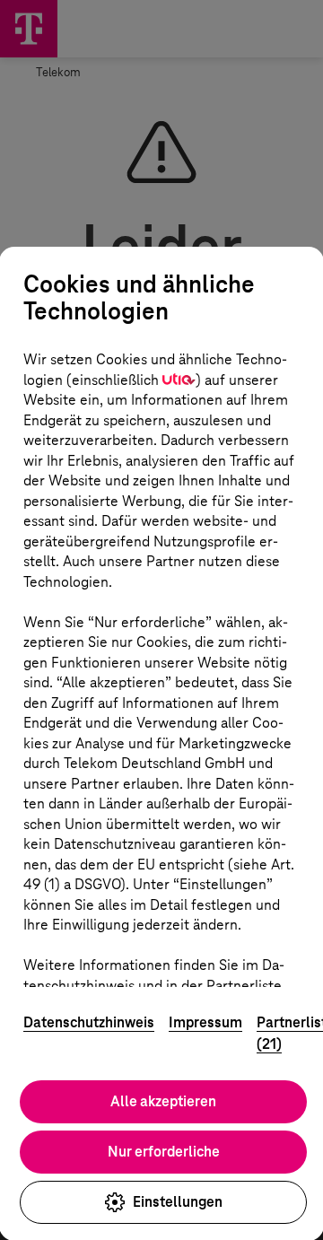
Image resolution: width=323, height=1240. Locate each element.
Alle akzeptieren (163, 1101)
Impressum (205, 1022)
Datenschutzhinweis (88, 1022)
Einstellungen (178, 1201)
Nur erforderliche (164, 1151)
